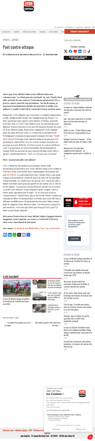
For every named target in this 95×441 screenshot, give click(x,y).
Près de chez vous (29, 32)
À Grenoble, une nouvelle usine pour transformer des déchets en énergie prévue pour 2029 (77, 272)
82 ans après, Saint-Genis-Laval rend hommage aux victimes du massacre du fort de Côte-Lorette (78, 295)
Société (16, 32)
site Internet (11, 174)
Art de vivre (53, 32)
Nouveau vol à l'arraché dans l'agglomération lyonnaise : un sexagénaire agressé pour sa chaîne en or (77, 152)
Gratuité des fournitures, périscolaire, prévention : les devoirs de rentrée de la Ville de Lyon (78, 344)
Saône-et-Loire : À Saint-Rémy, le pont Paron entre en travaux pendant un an (77, 131)
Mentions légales (21, 430)
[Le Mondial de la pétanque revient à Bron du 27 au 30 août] (39, 311)
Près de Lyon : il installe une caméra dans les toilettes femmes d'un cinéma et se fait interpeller (78, 307)
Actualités (6, 32)
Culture (42, 32)
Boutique (87, 27)
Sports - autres (14, 317)
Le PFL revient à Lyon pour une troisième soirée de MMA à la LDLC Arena (54, 296)
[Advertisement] (32, 75)
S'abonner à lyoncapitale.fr (79, 31)
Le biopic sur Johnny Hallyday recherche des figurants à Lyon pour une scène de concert (78, 110)
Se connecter (59, 27)
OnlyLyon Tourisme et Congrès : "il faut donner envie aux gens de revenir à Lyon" (78, 140)
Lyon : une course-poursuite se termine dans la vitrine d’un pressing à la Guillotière (77, 121)
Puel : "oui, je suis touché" (50, 228)
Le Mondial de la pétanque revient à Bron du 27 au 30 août (54, 308)
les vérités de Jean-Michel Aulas (26, 228)
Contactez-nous (8, 430)
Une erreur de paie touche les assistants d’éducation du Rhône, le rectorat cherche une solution (76, 284)
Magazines (79, 27)
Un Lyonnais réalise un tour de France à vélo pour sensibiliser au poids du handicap (55, 284)
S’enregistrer (69, 27)
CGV (30, 430)
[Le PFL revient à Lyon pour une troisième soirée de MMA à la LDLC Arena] (39, 299)
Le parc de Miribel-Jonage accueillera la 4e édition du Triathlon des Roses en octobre (16, 301)
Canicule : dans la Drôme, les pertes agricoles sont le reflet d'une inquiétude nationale (76, 318)
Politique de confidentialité (43, 430)
